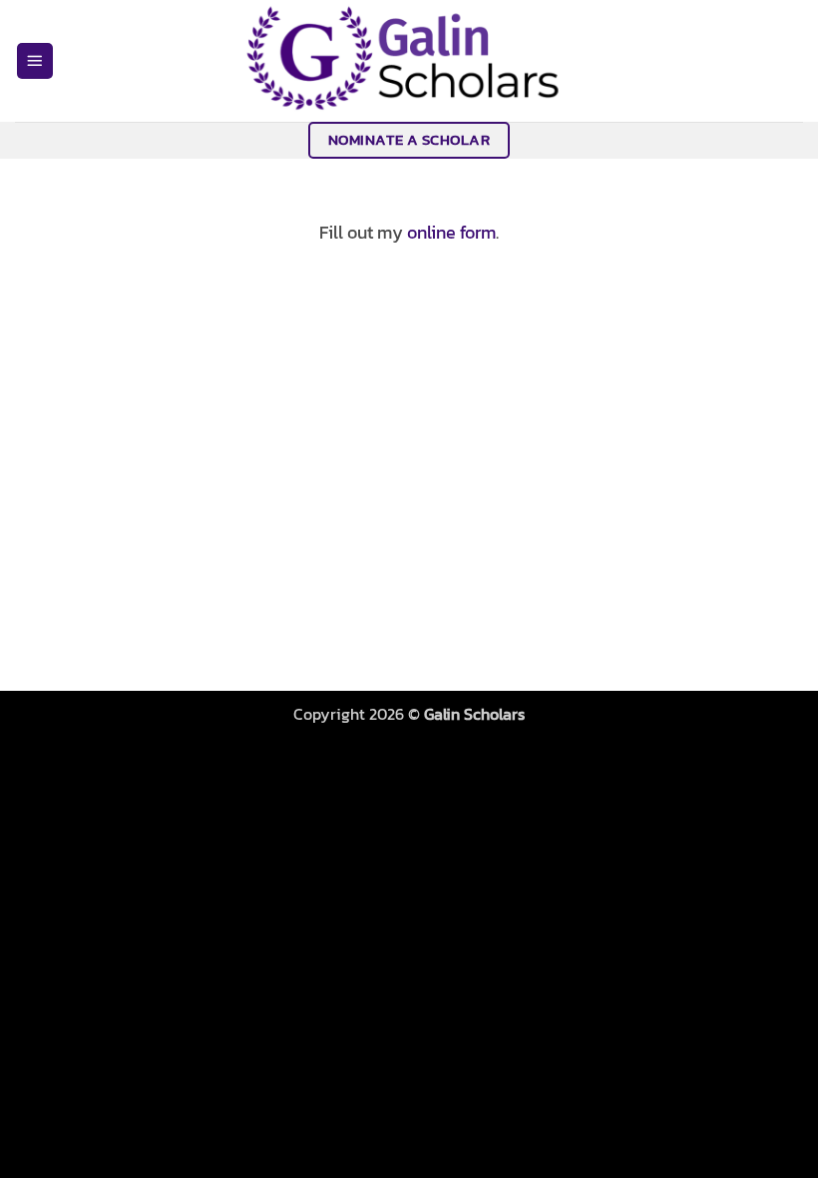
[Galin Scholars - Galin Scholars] (409, 61)
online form (451, 232)
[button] (35, 61)
